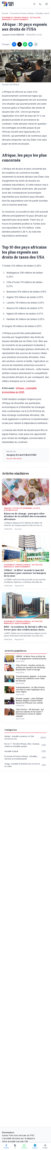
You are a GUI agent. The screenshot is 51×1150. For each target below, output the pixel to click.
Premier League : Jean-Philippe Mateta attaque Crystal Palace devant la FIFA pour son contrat (29, 700)
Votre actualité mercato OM (15, 1141)
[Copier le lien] (36, 44)
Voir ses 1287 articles (14, 459)
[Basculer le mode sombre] (40, 4)
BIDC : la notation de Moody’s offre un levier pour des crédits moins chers (25, 628)
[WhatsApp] (25, 44)
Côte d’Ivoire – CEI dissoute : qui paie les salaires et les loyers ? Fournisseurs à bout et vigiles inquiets (30, 712)
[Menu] (46, 3)
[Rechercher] (34, 4)
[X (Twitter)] (19, 44)
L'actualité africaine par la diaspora (18, 1138)
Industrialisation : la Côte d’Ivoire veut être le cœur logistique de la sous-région (30, 689)
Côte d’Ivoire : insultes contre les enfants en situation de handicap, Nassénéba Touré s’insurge (30, 667)
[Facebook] (14, 44)
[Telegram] (30, 44)
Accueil (5, 13)
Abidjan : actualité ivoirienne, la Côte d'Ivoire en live (22, 509)
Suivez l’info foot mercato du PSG (18, 1135)
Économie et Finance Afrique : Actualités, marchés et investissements (21, 18)
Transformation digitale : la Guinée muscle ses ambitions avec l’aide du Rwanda (31, 678)
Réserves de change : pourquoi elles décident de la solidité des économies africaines (25, 516)
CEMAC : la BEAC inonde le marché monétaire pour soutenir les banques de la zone (25, 573)
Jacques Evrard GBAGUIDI (21, 454)
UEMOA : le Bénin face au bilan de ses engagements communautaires (31, 657)
